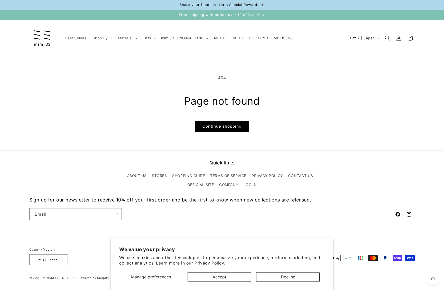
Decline (288, 276)
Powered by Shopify (94, 278)
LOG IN (250, 184)
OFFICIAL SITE (200, 184)
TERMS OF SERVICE (228, 175)
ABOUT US (137, 175)
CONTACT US (300, 175)
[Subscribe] (116, 214)
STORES (159, 175)
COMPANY (228, 184)
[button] (102, 38)
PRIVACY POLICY (267, 175)
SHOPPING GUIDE (188, 175)
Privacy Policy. (210, 263)
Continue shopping (222, 126)
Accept (219, 276)
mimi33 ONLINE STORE (60, 278)
